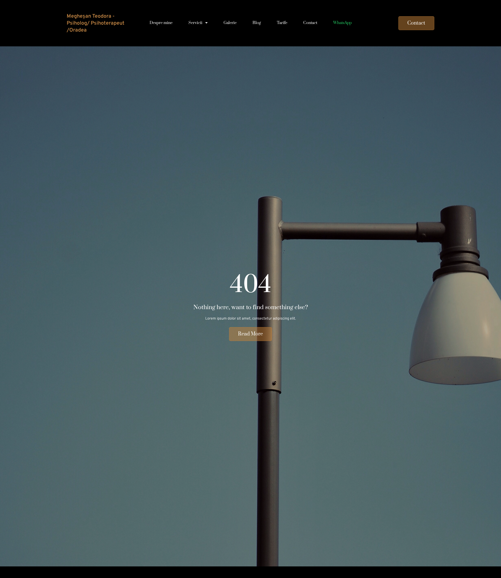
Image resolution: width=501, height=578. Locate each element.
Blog (257, 22)
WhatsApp (342, 22)
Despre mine (161, 22)
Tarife (282, 22)
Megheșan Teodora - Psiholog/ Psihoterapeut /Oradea (95, 23)
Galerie (230, 22)
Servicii (195, 22)
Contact (310, 22)
